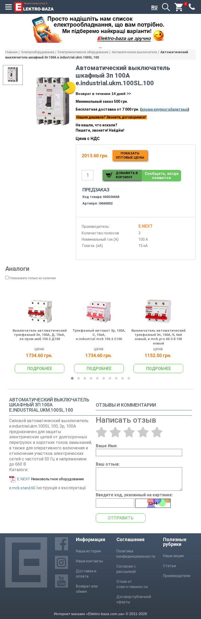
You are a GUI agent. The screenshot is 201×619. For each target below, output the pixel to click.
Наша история (88, 551)
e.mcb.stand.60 (22, 488)
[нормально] (129, 432)
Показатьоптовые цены (130, 155)
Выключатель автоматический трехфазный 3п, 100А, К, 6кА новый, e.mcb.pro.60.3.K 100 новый (158, 337)
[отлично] (157, 432)
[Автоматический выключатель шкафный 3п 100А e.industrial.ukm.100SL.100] (53, 102)
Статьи (169, 566)
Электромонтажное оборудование (83, 52)
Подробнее (39, 368)
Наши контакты (89, 561)
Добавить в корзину (127, 175)
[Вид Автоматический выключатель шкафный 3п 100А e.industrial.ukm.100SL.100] (13, 75)
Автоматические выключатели (134, 52)
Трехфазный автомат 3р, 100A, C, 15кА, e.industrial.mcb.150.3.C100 (99, 335)
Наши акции (173, 556)
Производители (176, 576)
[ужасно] (101, 432)
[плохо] (115, 432)
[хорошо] (143, 432)
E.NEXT (23, 479)
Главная (11, 52)
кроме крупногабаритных (164, 109)
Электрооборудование (37, 52)
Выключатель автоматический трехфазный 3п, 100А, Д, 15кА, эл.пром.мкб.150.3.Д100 (40, 335)
